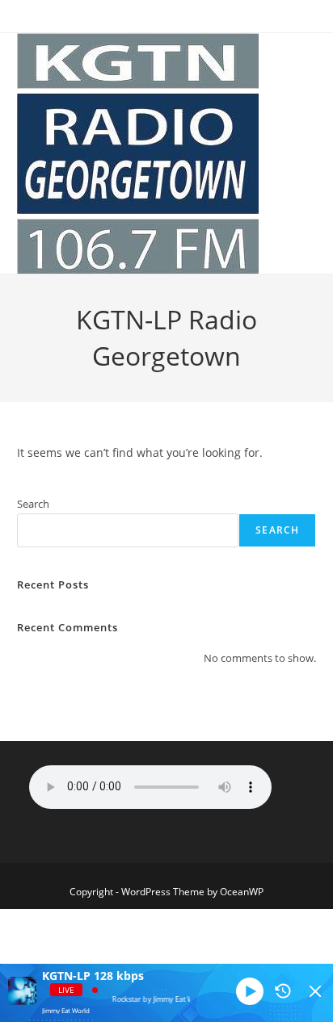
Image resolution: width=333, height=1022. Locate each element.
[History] (282, 991)
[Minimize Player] (315, 991)
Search (33, 503)
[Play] (250, 991)
